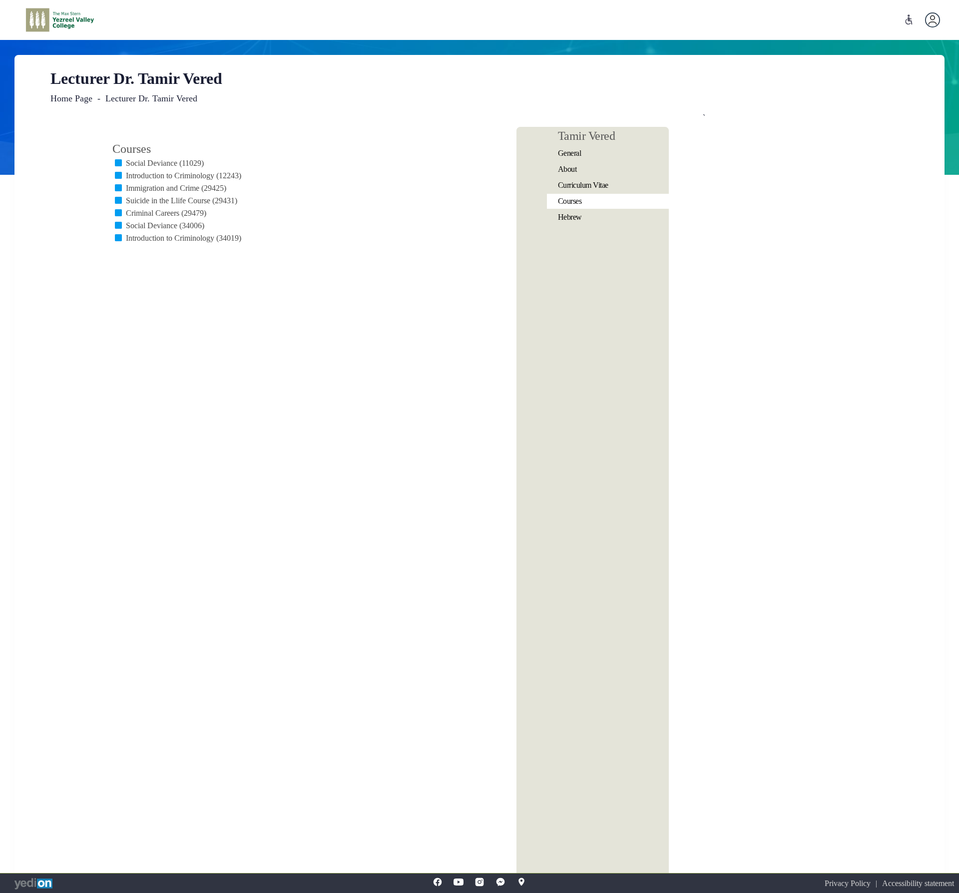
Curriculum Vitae (583, 185)
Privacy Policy (848, 883)
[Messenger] (500, 882)
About (567, 169)
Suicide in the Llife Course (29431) (181, 200)
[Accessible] (909, 19)
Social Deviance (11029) (165, 163)
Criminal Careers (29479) (166, 213)
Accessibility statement (918, 883)
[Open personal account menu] (932, 19)
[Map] (521, 882)
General (569, 153)
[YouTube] (459, 882)
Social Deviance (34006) (165, 225)
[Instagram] (479, 882)
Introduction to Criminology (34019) (183, 238)
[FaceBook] (438, 882)
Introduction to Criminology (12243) (183, 175)
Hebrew (570, 217)
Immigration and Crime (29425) (176, 188)
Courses (570, 201)
